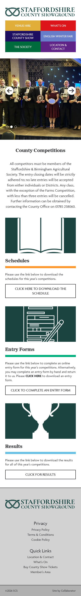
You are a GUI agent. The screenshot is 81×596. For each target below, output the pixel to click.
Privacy (40, 523)
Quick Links (40, 551)
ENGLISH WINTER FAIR (58, 36)
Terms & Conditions (40, 535)
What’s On (40, 562)
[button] (7, 127)
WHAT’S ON (58, 25)
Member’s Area (40, 572)
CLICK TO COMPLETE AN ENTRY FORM (40, 390)
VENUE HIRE (23, 25)
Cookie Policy (40, 540)
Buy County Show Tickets (40, 567)
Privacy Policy (40, 530)
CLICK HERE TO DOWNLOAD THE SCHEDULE (40, 291)
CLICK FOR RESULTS (40, 474)
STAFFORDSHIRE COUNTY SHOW (23, 36)
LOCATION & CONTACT (58, 46)
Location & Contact (40, 557)
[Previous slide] (9, 91)
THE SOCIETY (23, 47)
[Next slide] (72, 91)
